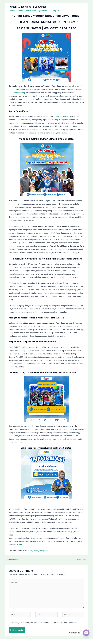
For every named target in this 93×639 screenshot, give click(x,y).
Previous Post (12, 560)
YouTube (28, 551)
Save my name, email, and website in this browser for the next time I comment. (44, 623)
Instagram (43, 551)
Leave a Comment (16, 11)
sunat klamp (60, 116)
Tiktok (35, 551)
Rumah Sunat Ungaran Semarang (39, 11)
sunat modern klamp (17, 93)
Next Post (82, 560)
